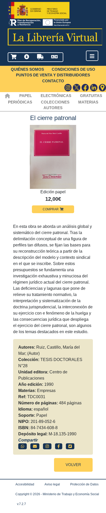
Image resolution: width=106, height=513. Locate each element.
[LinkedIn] (94, 87)
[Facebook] (85, 87)
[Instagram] (68, 87)
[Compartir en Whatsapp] (22, 446)
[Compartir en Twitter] (70, 446)
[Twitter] (76, 87)
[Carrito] (13, 57)
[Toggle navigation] (92, 56)
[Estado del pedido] (40, 57)
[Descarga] (27, 57)
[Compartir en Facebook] (58, 446)
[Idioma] (54, 57)
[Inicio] (7, 95)
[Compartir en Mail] (34, 446)
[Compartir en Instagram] (47, 446)
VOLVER (73, 464)
